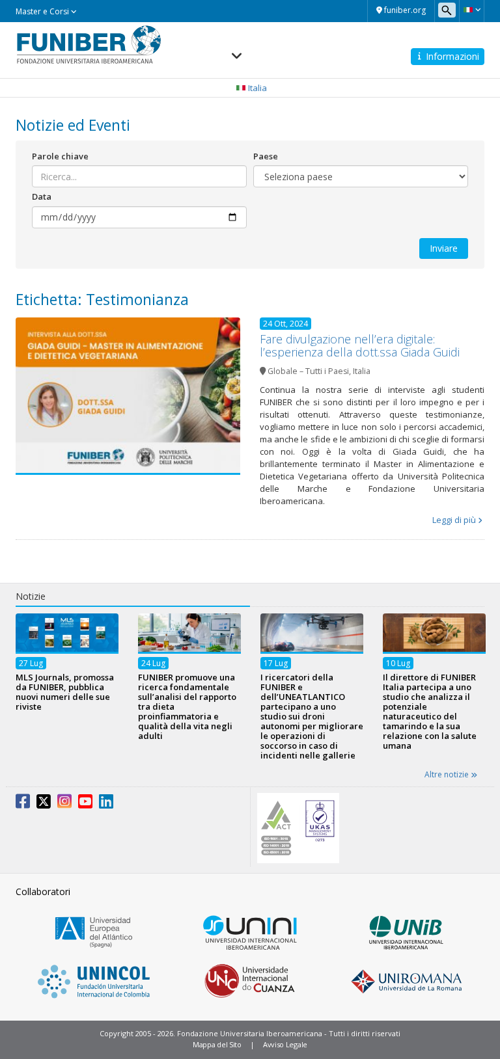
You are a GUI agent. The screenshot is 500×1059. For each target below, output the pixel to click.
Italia (361, 371)
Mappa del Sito (217, 1044)
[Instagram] (64, 804)
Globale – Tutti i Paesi (308, 371)
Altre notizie (447, 774)
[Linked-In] (106, 804)
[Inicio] (89, 44)
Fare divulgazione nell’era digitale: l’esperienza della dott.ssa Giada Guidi (360, 345)
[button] (472, 10)
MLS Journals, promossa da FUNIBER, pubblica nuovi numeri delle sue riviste (65, 691)
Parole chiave (60, 156)
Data (41, 196)
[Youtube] (85, 804)
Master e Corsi (43, 11)
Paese (265, 156)
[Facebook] (23, 804)
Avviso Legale (285, 1044)
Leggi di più (454, 520)
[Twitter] (43, 804)
